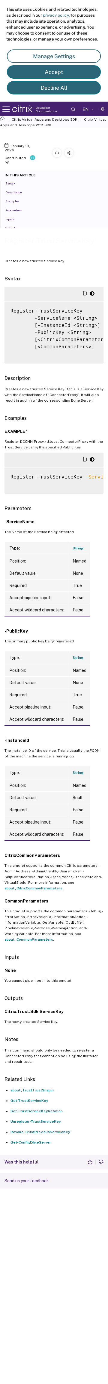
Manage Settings (54, 56)
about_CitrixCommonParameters (33, 888)
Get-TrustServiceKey (29, 1101)
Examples (12, 201)
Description (13, 192)
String (78, 548)
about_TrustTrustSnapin (32, 1090)
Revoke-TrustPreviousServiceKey (40, 1132)
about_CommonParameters (28, 939)
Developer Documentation (46, 109)
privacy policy (56, 15)
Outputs (11, 228)
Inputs (9, 219)
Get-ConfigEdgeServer (30, 1142)
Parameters (13, 210)
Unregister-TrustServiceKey (35, 1121)
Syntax (10, 183)
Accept (54, 72)
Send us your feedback (26, 1180)
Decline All (54, 88)
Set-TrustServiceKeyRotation (36, 1111)
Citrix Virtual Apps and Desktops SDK (44, 119)
